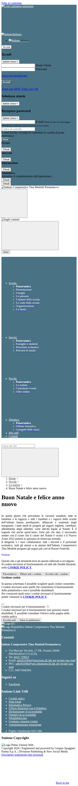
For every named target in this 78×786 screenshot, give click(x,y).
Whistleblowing (18, 718)
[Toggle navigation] (30, 235)
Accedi (6, 47)
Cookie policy (17, 698)
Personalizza (10, 574)
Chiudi (6, 149)
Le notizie (14, 485)
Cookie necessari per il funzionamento (23, 606)
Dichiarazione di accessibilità (25, 711)
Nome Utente (43, 65)
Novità (13, 481)
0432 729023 (21, 657)
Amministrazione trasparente (25, 724)
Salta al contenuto (11, 3)
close (6, 252)
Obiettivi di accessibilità (22, 714)
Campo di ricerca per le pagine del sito (23, 442)
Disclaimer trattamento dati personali (22, 754)
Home (12, 478)
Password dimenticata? (14, 75)
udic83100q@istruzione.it (46, 660)
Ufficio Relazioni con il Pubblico (27, 708)
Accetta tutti (56, 574)
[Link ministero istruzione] (17, 6)
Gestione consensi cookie (23, 721)
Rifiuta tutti (31, 574)
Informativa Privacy (20, 705)
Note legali (15, 701)
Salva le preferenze (29, 620)
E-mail (39, 121)
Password (41, 69)
